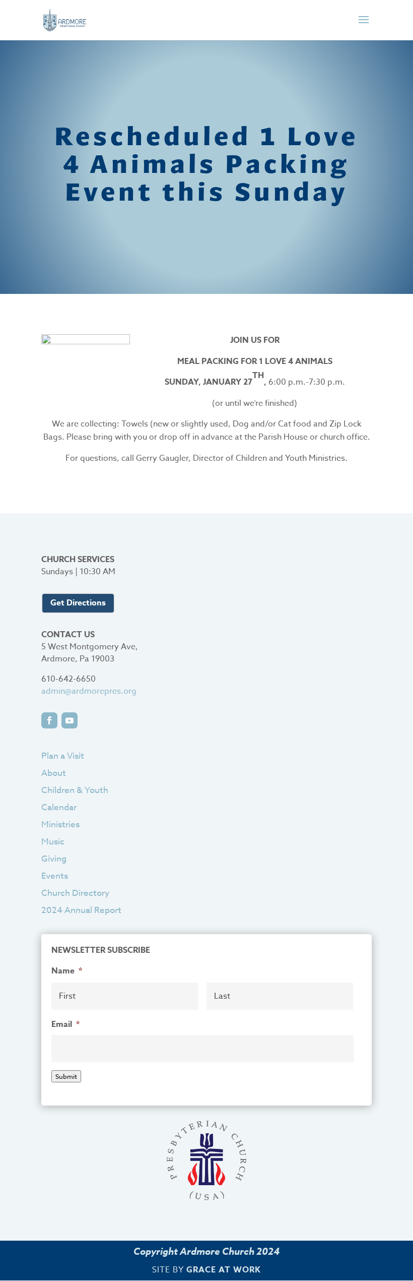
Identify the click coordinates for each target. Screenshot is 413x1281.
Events (54, 876)
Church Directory (75, 893)
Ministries (60, 824)
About (53, 773)
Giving (53, 858)
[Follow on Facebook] (49, 720)
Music (52, 841)
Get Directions (78, 603)
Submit (66, 1076)
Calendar (59, 807)
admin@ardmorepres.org (88, 691)
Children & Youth (74, 790)
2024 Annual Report (81, 910)
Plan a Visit (62, 756)
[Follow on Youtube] (69, 720)
